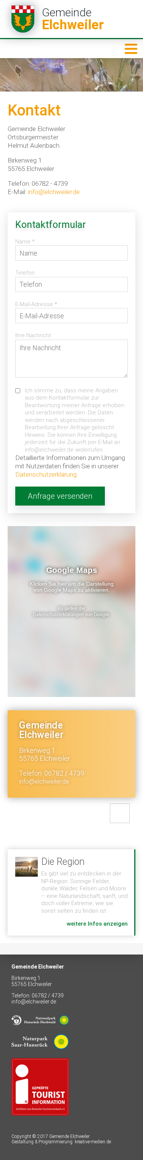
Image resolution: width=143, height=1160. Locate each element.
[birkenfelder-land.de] (40, 1121)
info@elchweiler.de (54, 192)
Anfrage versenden (60, 496)
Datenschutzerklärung (46, 474)
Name (25, 241)
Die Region (71, 892)
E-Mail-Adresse (36, 304)
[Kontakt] (120, 813)
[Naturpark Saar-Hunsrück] (40, 1055)
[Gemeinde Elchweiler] (71, 19)
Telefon (25, 272)
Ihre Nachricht (33, 335)
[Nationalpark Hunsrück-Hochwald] (40, 1031)
